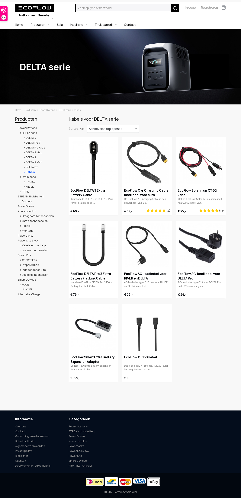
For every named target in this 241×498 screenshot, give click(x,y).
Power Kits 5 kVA (28, 240)
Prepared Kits (30, 265)
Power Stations (47, 110)
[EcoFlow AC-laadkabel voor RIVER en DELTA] (147, 245)
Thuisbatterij (104, 25)
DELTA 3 (31, 137)
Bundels (27, 201)
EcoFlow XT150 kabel (140, 357)
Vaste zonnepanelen (35, 221)
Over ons (20, 426)
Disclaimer (21, 456)
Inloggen (191, 7)
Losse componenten (35, 250)
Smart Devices (27, 279)
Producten (38, 25)
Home (19, 25)
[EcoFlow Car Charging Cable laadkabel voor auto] (147, 161)
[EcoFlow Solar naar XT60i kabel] (201, 161)
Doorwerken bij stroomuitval (32, 465)
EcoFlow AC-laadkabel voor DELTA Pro (199, 276)
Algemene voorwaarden (30, 446)
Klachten (20, 460)
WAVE (25, 284)
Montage (28, 230)
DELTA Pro (32, 167)
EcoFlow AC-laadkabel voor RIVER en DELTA (145, 276)
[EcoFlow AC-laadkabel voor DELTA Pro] (201, 245)
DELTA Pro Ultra (35, 147)
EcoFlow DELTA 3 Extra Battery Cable (87, 192)
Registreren (209, 7)
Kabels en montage (34, 245)
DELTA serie (65, 110)
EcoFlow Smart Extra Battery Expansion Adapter (92, 359)
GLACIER (27, 289)
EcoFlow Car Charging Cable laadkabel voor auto (146, 192)
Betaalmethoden (25, 441)
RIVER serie (29, 177)
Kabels (30, 172)
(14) (221, 210)
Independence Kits (34, 270)
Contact (130, 25)
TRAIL (25, 191)
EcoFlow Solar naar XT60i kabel (197, 192)
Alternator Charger (29, 294)
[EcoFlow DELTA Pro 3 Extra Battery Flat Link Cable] (93, 245)
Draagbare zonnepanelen (38, 216)
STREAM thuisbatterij (31, 196)
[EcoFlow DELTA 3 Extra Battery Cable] (93, 161)
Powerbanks (25, 235)
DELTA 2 (31, 157)
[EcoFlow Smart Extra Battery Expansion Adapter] (93, 328)
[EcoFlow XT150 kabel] (147, 328)
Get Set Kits (29, 260)
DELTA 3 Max (34, 152)
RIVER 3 (30, 182)
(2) (168, 210)
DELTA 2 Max (34, 162)
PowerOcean (26, 206)
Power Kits (24, 255)
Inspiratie (77, 25)
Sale (60, 25)
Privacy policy (23, 451)
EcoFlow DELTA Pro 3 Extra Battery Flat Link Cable (90, 276)
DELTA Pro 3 (33, 142)
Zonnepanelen (27, 211)
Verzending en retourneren (32, 436)
